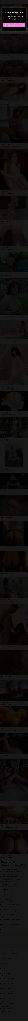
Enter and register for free (14, 25)
